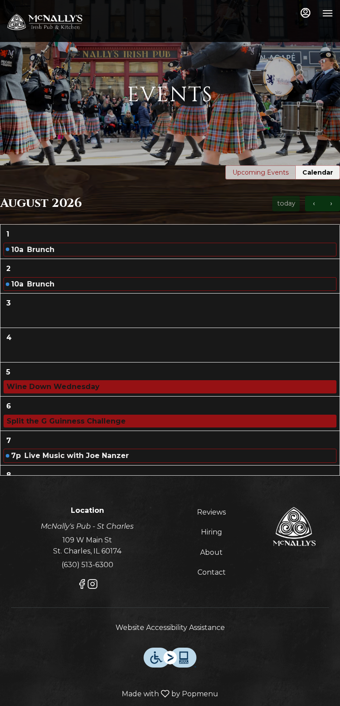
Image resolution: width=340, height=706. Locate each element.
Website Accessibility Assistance (170, 627)
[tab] (260, 172)
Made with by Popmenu (112, 694)
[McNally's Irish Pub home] (47, 22)
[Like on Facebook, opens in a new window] (82, 585)
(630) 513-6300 (87, 565)
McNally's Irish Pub (294, 526)
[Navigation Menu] (327, 13)
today (286, 203)
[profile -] (305, 13)
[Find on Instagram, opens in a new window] (92, 585)
